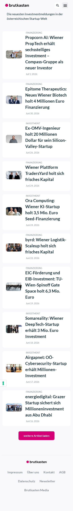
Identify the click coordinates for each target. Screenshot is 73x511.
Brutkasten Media (36, 490)
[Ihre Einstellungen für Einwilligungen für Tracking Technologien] (3, 383)
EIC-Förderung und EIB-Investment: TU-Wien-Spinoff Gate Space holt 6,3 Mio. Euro (44, 284)
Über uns (33, 472)
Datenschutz (26, 481)
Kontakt (49, 472)
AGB (62, 472)
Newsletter (47, 481)
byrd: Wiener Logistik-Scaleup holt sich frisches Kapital (45, 245)
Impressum (15, 472)
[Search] (57, 5)
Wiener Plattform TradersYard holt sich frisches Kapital (44, 173)
